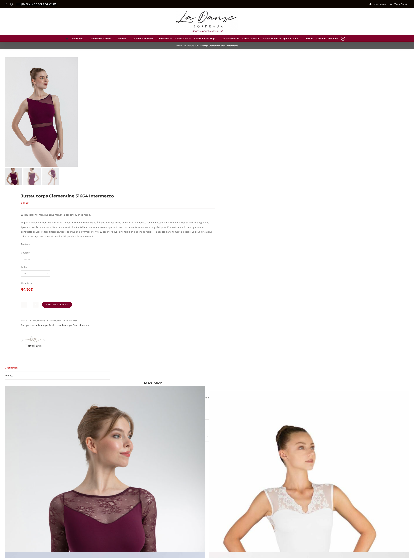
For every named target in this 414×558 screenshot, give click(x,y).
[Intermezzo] (33, 342)
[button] (343, 38)
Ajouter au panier (57, 304)
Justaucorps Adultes (45, 325)
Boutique (189, 45)
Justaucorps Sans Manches (73, 325)
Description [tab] (11, 367)
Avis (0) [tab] (9, 375)
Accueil (179, 45)
